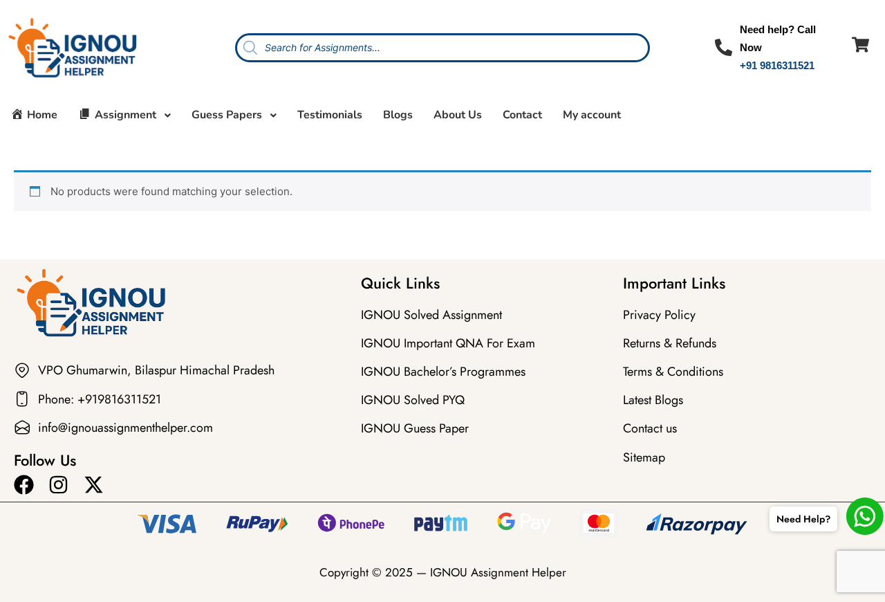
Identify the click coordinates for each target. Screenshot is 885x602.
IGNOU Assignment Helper (498, 572)
